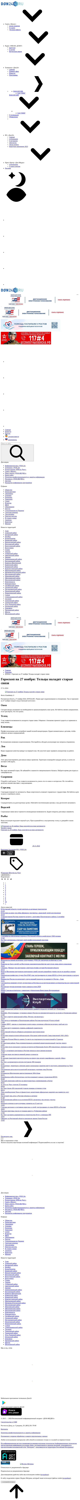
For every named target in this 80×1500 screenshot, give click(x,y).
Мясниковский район (12, 578)
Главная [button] (8, 430)
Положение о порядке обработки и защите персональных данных (24, 1436)
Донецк (7, 552)
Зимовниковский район (13, 559)
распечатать (5, 875)
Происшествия (10, 492)
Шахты (7, 612)
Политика (8, 497)
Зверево (8, 557)
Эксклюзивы (9, 514)
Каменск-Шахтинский (13, 563)
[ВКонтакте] (2, 879)
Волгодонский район (12, 546)
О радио (12, 49)
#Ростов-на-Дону (15, 873)
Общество (8, 490)
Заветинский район (12, 555)
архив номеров (14, 26)
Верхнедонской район (13, 542)
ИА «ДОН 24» (21, 849)
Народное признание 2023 (18, 146)
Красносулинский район (13, 568)
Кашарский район (11, 567)
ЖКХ (7, 505)
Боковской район (11, 540)
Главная (8, 670)
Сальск (7, 595)
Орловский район (11, 587)
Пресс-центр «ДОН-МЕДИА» (15, 473)
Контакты (4, 1429)
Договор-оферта (15, 30)
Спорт (7, 501)
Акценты (8, 520)
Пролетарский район (12, 591)
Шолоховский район (12, 614)
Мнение (8, 524)
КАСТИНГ (21, 93)
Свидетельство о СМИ (9, 1422)
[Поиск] (17, 453)
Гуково (7, 550)
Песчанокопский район (13, 589)
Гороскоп (8, 672)
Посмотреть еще (7, 1136)
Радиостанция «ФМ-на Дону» (15, 469)
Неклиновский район (12, 580)
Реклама (8, 168)
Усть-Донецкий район (13, 604)
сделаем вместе (13, 437)
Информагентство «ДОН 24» (15, 466)
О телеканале (14, 115)
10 (6, 902)
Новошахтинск (10, 584)
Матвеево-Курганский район (15, 572)
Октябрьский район (12, 585)
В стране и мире (11, 518)
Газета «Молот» (10, 471)
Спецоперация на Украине (14, 510)
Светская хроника (11, 512)
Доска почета (14, 144)
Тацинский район (11, 602)
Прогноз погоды (11, 516)
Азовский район (11, 533)
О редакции (13, 141)
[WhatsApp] (8, 879)
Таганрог (8, 599)
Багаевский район (11, 535)
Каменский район (11, 565)
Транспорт (8, 499)
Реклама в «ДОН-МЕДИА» (14, 479)
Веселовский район (12, 544)
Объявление (13, 117)
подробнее (44, 1474)
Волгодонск (9, 548)
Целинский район (11, 606)
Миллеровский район (12, 574)
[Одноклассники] (5, 879)
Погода (7, 509)
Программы (13, 75)
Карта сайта (9, 475)
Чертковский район (12, 610)
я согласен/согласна (8, 1482)
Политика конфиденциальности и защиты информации (25, 477)
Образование (9, 507)
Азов (7, 531)
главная (12, 69)
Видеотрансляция (15, 51)
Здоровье (8, 495)
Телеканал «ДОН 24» (12, 468)
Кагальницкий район (12, 561)
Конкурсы (8, 522)
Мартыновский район (13, 570)
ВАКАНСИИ (18, 91)
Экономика (9, 493)
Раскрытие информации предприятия (18, 483)
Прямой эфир (14, 71)
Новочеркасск (10, 582)
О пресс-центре (14, 166)
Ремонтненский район (13, 593)
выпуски (12, 48)
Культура (8, 503)
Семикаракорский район (13, 597)
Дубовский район (11, 553)
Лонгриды (13, 143)
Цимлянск (8, 608)
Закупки (8, 481)
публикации (13, 139)
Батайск (8, 536)
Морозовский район (12, 576)
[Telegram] (11, 879)
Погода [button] (7, 433)
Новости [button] (8, 431)
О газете (12, 28)
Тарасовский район (12, 601)
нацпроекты (12, 440)
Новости (12, 73)
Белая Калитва (10, 538)
